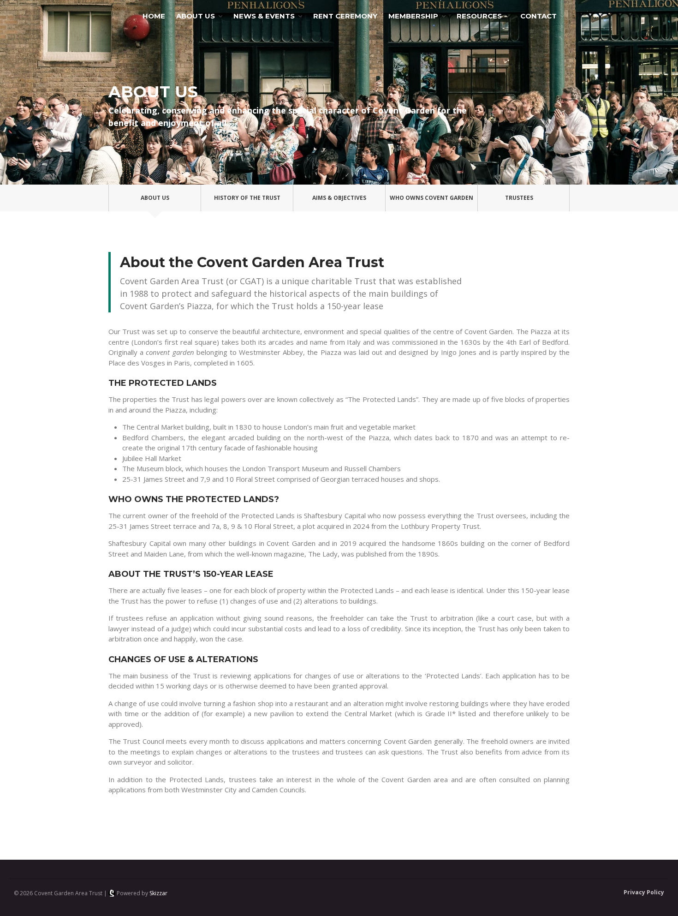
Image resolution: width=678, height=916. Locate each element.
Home (154, 16)
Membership (413, 16)
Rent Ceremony (345, 16)
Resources (479, 16)
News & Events (264, 16)
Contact (538, 16)
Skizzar (158, 893)
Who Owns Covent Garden (431, 198)
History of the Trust (247, 198)
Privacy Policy (644, 892)
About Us (195, 16)
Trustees (519, 198)
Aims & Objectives (339, 198)
